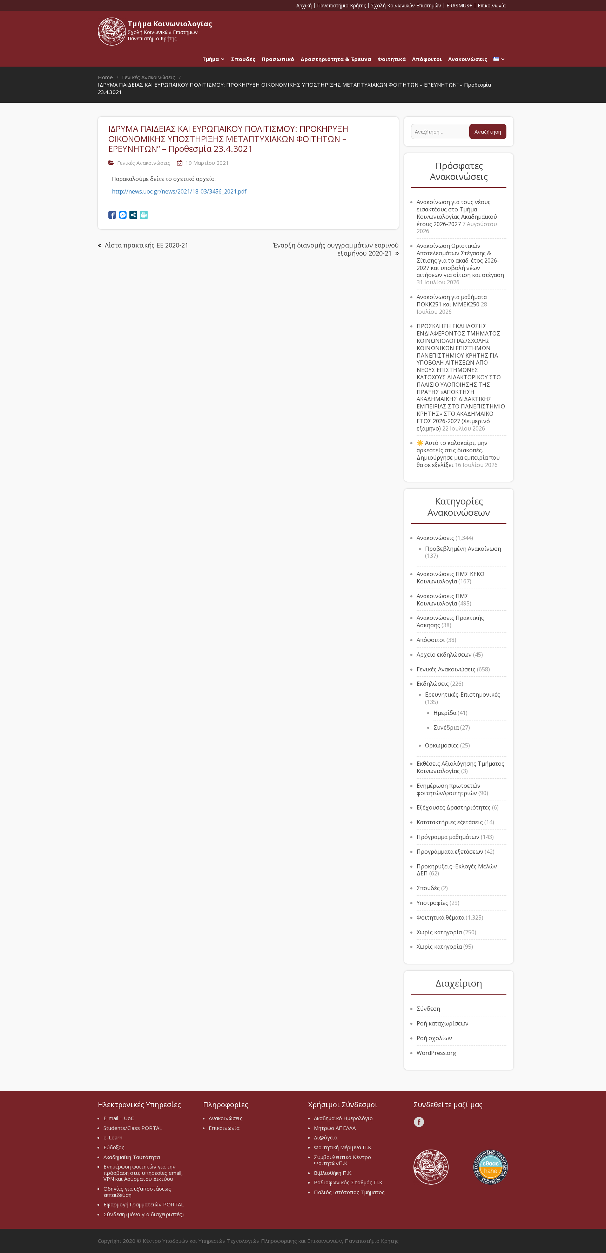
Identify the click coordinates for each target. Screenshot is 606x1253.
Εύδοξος (113, 1147)
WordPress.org (436, 1053)
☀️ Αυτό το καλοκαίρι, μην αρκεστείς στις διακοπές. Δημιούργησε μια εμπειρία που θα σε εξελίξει (458, 453)
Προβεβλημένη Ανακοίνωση (463, 549)
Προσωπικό (278, 58)
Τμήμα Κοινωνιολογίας (170, 23)
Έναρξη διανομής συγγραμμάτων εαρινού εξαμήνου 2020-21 (336, 249)
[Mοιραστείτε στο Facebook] (112, 215)
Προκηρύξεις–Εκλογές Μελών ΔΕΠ (457, 870)
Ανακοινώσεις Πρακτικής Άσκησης (450, 621)
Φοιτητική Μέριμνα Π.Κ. (343, 1147)
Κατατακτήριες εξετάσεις (450, 822)
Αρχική (304, 5)
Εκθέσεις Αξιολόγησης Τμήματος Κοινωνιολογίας (460, 767)
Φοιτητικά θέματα (440, 917)
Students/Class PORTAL (132, 1127)
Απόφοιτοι (427, 58)
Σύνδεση (428, 1008)
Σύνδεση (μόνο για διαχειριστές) (143, 1214)
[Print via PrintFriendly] (144, 215)
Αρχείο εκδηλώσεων (444, 654)
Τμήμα (210, 58)
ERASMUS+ (459, 5)
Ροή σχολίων (434, 1038)
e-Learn (112, 1137)
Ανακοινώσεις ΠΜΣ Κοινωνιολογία (443, 599)
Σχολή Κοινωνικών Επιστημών (406, 5)
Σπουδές (243, 58)
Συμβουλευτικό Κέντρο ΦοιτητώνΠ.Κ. (342, 1160)
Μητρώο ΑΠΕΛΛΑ (335, 1127)
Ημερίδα (444, 713)
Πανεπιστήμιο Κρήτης (341, 5)
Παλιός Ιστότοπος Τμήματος (349, 1192)
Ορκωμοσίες (442, 745)
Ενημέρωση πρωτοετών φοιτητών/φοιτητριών (448, 789)
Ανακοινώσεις (467, 58)
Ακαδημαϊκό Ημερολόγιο (343, 1118)
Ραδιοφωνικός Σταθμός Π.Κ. (349, 1182)
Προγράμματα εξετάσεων (450, 851)
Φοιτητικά (391, 58)
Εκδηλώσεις (433, 684)
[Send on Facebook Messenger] (123, 215)
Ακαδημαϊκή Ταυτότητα (131, 1156)
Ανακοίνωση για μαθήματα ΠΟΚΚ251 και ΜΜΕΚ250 (452, 300)
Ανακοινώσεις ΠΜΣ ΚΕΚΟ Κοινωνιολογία (450, 577)
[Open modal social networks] (133, 215)
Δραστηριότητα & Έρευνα (336, 58)
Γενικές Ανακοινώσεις (143, 162)
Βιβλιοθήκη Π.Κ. (333, 1172)
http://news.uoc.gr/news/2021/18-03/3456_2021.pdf (179, 191)
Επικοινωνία (492, 5)
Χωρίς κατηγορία (439, 932)
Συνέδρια (446, 727)
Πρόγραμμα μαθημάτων (448, 837)
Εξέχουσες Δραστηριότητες (454, 807)
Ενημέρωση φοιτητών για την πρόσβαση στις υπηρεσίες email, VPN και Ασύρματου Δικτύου (143, 1172)
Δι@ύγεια (325, 1137)
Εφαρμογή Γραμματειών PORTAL (143, 1204)
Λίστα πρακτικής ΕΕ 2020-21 (146, 245)
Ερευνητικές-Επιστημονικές (462, 694)
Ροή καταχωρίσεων (443, 1023)
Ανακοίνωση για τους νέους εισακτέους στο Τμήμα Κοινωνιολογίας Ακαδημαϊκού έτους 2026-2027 (457, 213)
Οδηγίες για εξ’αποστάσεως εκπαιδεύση (137, 1191)
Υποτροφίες (432, 903)
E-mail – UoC (118, 1118)
